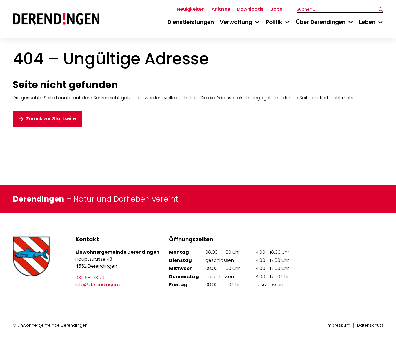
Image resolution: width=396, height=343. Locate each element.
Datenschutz (370, 325)
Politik (274, 22)
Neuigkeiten (191, 9)
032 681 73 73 (89, 277)
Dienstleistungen (191, 22)
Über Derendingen (321, 22)
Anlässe (221, 9)
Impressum (338, 325)
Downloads (250, 9)
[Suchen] (381, 9)
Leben (367, 22)
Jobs (276, 9)
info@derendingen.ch (100, 284)
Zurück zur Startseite (51, 118)
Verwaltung (236, 22)
